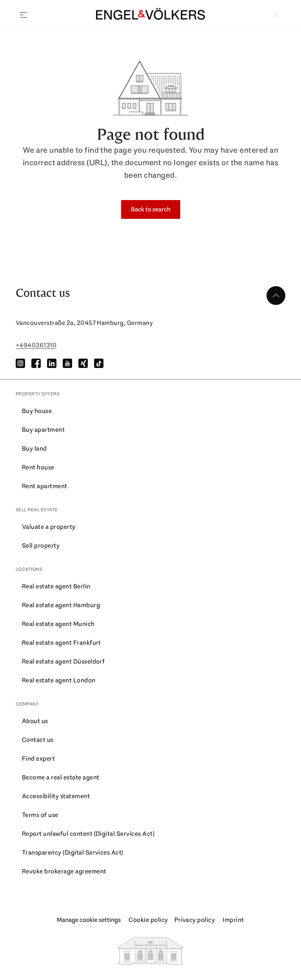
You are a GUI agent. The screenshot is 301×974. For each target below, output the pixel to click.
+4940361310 (36, 345)
